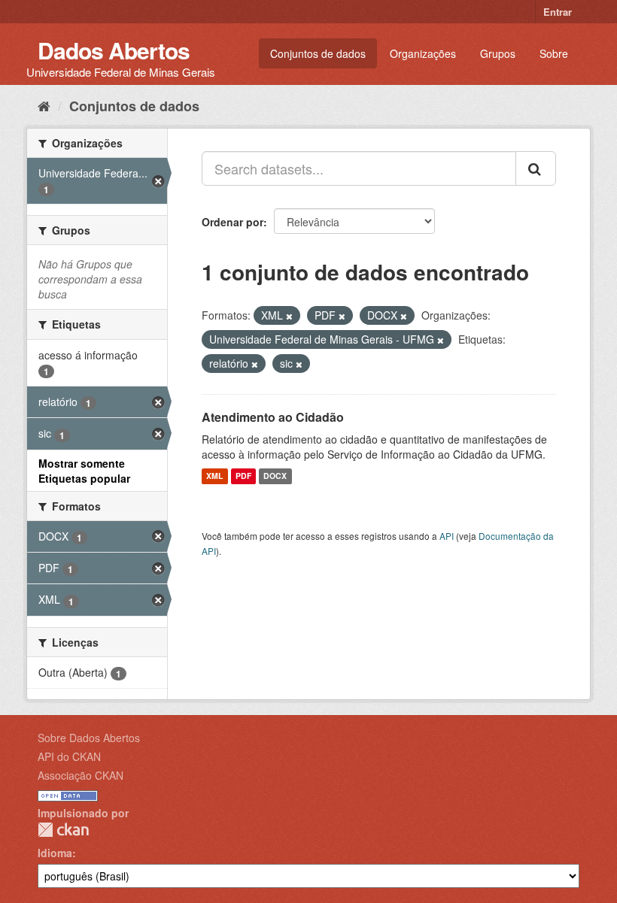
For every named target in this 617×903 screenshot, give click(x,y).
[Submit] (535, 168)
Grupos (497, 53)
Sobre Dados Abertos (89, 737)
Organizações (423, 53)
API (446, 535)
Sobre (553, 53)
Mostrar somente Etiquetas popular (84, 471)
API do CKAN (69, 756)
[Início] (44, 105)
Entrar (557, 12)
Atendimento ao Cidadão (273, 417)
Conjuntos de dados (318, 53)
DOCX (275, 476)
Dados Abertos (114, 50)
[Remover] (289, 316)
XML (214, 476)
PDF (243, 476)
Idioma (55, 852)
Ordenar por (232, 221)
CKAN (63, 830)
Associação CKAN (80, 775)
